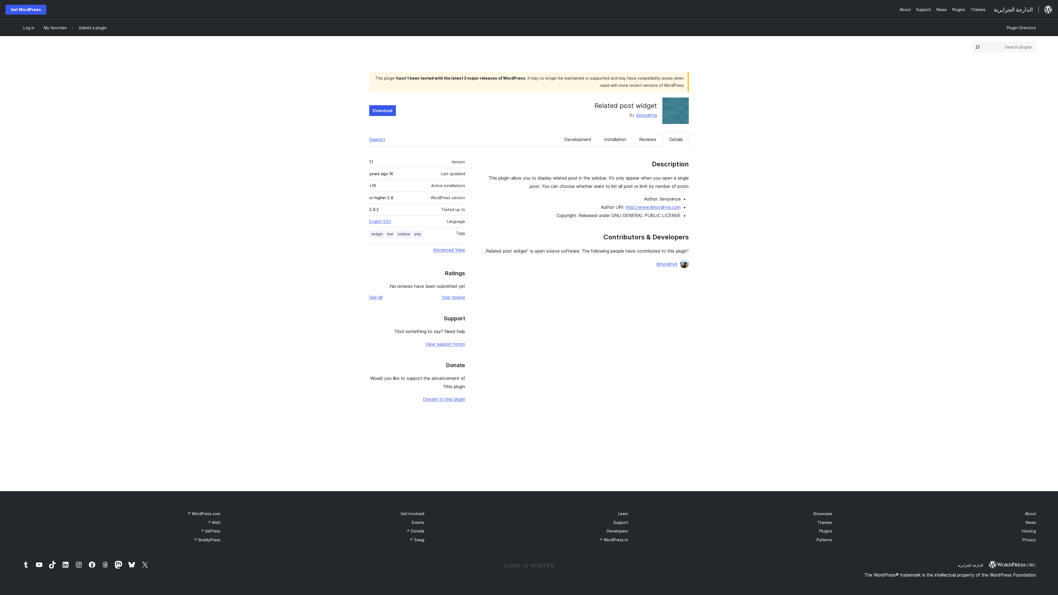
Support (377, 139)
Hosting (1029, 531)
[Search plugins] (977, 47)
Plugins (825, 531)
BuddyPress (207, 539)
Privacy (1029, 539)
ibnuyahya (646, 115)
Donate (415, 531)
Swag (416, 539)
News (1031, 522)
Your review (453, 297)
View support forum (445, 344)
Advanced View (449, 250)
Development (577, 139)
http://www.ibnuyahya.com (653, 207)
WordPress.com (203, 513)
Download (382, 110)
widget (377, 234)
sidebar (404, 234)
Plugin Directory (1021, 27)
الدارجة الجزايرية (970, 565)
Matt (213, 522)
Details (676, 139)
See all (375, 297)
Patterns (824, 539)
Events (418, 522)
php (418, 234)
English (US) (380, 221)
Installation (615, 139)
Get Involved (412, 513)
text (390, 234)
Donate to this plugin (444, 399)
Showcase (822, 513)
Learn (623, 513)
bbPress (210, 531)
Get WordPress (26, 9)
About (1030, 513)
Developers (617, 531)
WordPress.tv (613, 539)
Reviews (647, 139)
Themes (824, 522)
